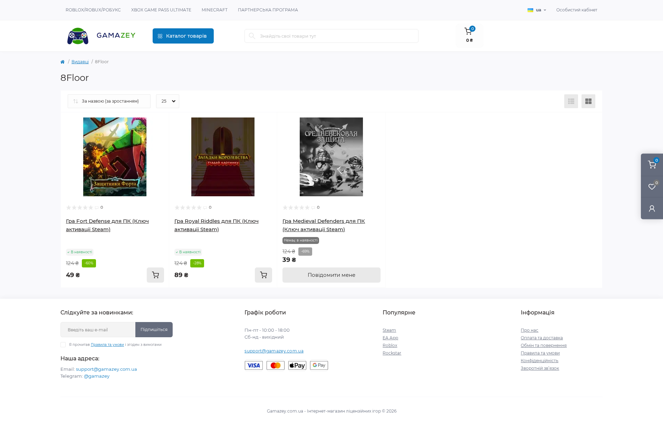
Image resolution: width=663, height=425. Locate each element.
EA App (390, 337)
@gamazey (96, 376)
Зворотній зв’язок (540, 368)
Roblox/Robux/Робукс (93, 9)
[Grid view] (588, 101)
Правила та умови (107, 344)
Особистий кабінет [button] (576, 9)
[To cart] (155, 275)
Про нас (529, 330)
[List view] (571, 101)
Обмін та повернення (544, 345)
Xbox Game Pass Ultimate (161, 9)
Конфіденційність (539, 360)
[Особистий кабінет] (652, 208)
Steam (389, 330)
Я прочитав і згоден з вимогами (115, 344)
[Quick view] (159, 122)
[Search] (252, 36)
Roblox (390, 345)
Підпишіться (154, 329)
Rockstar (392, 353)
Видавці (80, 61)
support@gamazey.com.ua (106, 369)
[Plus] (147, 298)
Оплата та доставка (542, 337)
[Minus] (83, 298)
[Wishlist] (159, 136)
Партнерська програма (268, 9)
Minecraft (215, 9)
